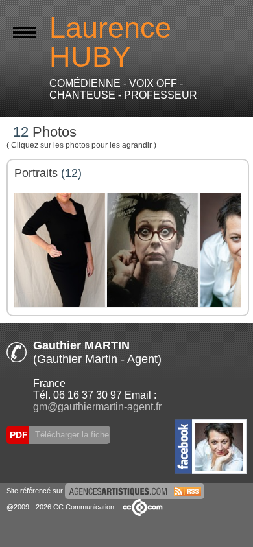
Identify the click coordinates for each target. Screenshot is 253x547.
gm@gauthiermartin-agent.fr (97, 406)
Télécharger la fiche (70, 434)
